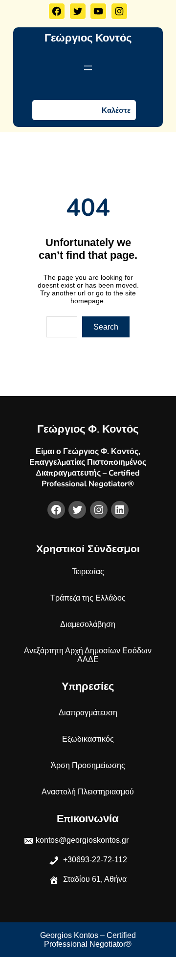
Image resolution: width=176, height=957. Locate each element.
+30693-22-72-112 (94, 859)
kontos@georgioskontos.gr (82, 840)
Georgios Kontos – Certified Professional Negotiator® (88, 939)
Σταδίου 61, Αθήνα (95, 879)
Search (105, 327)
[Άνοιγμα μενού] (88, 68)
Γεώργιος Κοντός (88, 38)
